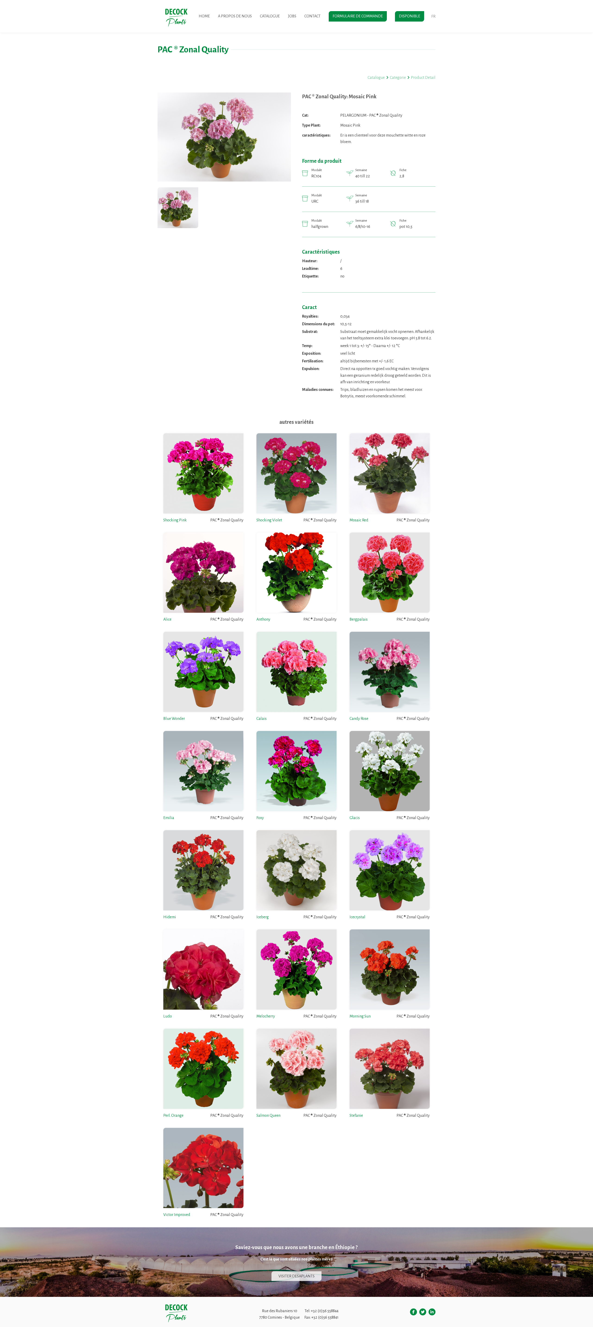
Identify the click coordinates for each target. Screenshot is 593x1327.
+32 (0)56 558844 (324, 1311)
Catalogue (270, 16)
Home (204, 16)
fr (433, 16)
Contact (312, 16)
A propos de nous (235, 16)
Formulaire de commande (358, 16)
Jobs (292, 16)
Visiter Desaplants (296, 1276)
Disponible (409, 16)
